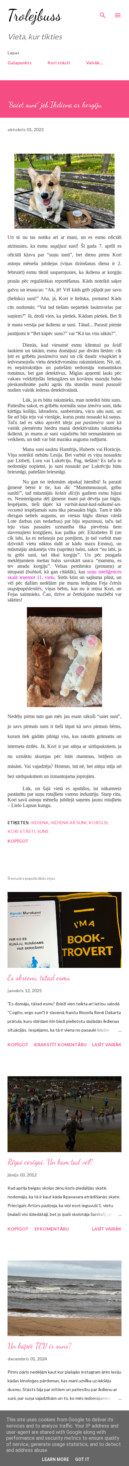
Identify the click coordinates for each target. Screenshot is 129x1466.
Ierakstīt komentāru (60, 1044)
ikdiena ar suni (68, 822)
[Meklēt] (102, 11)
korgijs (98, 822)
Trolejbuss (34, 15)
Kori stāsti (59, 62)
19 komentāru (51, 1228)
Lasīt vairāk (106, 1044)
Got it (82, 1459)
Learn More (55, 1459)
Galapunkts (20, 62)
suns (43, 831)
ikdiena (39, 822)
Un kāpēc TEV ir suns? (39, 1345)
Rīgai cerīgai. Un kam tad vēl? (50, 1161)
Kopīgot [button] (18, 841)
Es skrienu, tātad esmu (39, 977)
